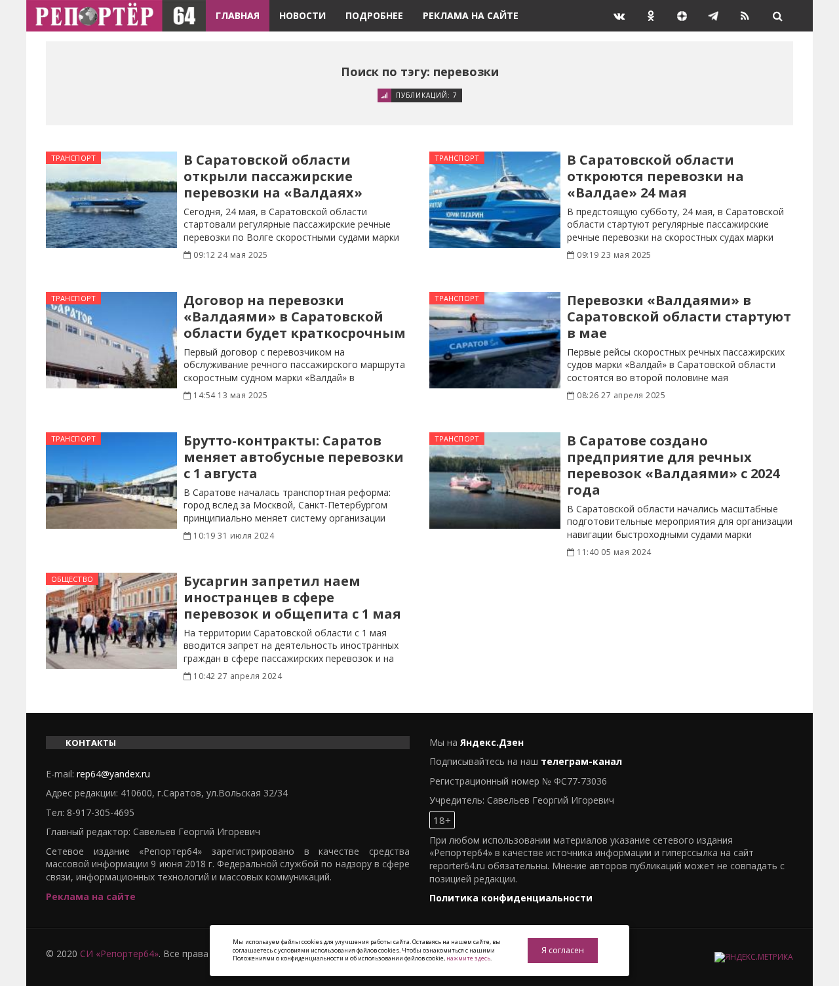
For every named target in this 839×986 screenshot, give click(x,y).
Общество (72, 579)
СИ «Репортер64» (119, 953)
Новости (302, 15)
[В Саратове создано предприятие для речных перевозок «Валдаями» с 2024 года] (494, 480)
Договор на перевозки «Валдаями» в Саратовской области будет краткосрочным (295, 316)
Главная (238, 15)
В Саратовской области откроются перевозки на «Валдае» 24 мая (655, 176)
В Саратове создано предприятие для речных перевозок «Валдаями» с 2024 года (673, 465)
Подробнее (374, 15)
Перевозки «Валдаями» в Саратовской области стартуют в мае (679, 316)
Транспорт (73, 158)
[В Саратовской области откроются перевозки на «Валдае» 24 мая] (494, 200)
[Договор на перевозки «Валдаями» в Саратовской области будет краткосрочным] (111, 340)
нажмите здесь (468, 958)
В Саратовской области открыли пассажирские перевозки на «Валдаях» (273, 176)
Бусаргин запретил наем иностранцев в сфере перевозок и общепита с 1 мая (292, 597)
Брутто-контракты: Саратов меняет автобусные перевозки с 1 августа (294, 457)
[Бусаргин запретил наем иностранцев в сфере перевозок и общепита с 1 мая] (111, 621)
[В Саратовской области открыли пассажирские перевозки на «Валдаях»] (111, 200)
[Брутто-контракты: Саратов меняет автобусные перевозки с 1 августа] (111, 480)
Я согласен (562, 950)
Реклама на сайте (470, 15)
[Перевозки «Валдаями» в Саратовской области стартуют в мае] (494, 340)
